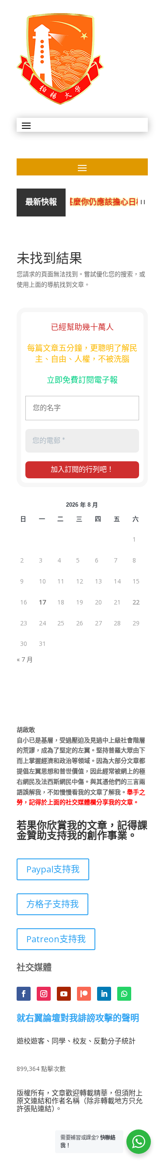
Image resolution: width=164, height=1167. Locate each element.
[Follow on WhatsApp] (124, 994)
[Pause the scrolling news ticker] (143, 202)
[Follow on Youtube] (64, 994)
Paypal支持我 (53, 869)
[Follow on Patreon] (84, 994)
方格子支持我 (52, 904)
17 (42, 602)
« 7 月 (25, 659)
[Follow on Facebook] (24, 994)
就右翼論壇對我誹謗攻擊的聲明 (78, 1018)
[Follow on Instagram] (44, 994)
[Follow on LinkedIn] (104, 994)
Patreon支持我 (56, 939)
